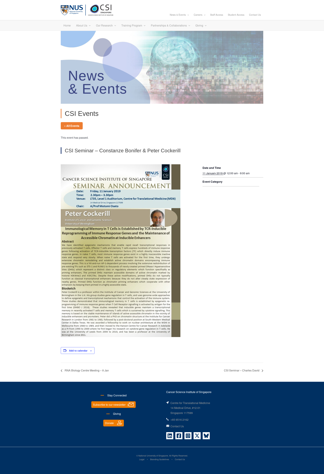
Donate (109, 423)
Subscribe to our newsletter (109, 405)
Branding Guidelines (159, 459)
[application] (187, 15)
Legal (141, 459)
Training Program (131, 25)
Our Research (104, 25)
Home (67, 25)
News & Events (178, 14)
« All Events (71, 126)
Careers (198, 14)
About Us (81, 25)
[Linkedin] (169, 435)
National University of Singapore (153, 455)
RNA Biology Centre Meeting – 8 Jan (86, 370)
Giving (199, 25)
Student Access (236, 14)
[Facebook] (178, 435)
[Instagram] (188, 435)
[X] (197, 435)
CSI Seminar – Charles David (242, 370)
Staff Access (216, 14)
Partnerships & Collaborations (169, 25)
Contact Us (255, 14)
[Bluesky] (206, 435)
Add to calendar (78, 350)
